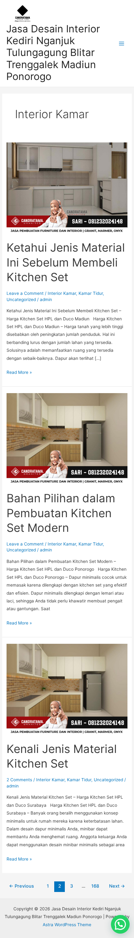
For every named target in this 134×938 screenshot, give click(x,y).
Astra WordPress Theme (67, 924)
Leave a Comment (25, 293)
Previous (21, 886)
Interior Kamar (62, 293)
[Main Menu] (121, 43)
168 (95, 886)
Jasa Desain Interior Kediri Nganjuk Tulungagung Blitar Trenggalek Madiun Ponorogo (53, 52)
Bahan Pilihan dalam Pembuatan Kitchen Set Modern (61, 513)
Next (117, 886)
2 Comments (19, 779)
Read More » (19, 372)
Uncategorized (21, 299)
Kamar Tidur (91, 293)
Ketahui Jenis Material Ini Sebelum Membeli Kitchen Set (66, 262)
